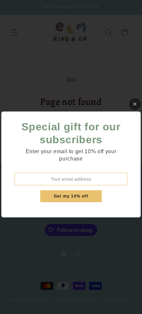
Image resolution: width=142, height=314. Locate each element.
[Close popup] (135, 104)
